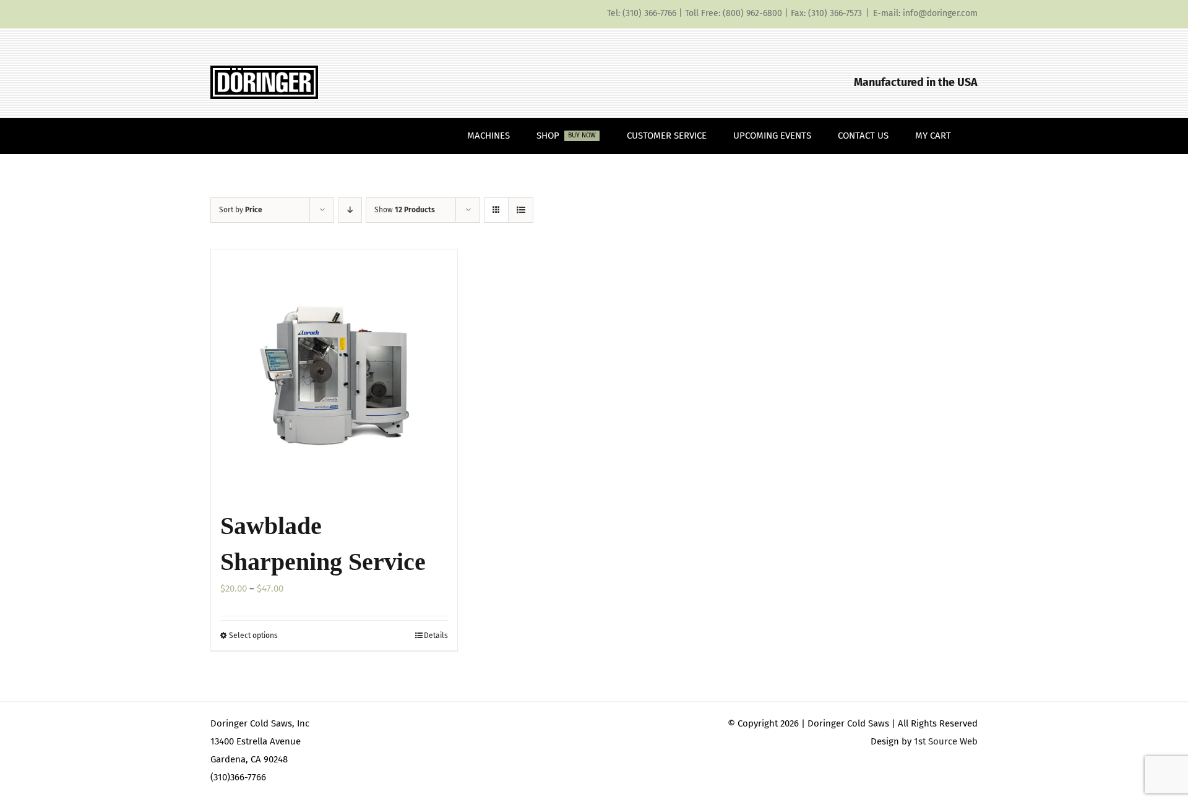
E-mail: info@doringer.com (925, 13)
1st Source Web (946, 741)
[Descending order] (350, 210)
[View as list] (521, 210)
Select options (253, 635)
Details (436, 635)
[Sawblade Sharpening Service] (334, 372)
